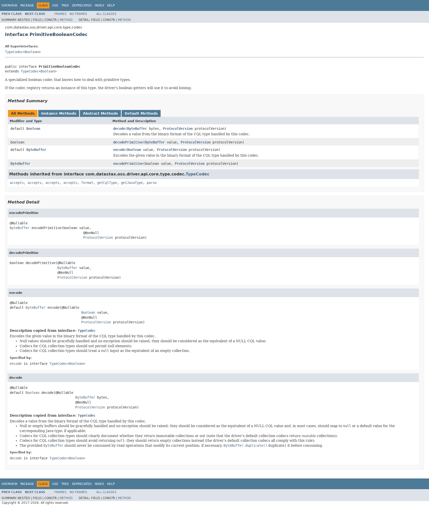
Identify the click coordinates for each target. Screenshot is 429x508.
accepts (17, 183)
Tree (65, 5)
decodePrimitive (128, 142)
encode (119, 150)
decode (119, 129)
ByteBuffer (137, 129)
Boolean (32, 52)
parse (152, 183)
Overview (9, 5)
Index (99, 5)
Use (55, 5)
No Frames (78, 14)
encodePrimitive (128, 164)
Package (27, 5)
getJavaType (132, 183)
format (87, 183)
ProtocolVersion (178, 129)
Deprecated (82, 5)
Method (66, 20)
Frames (60, 14)
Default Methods (141, 113)
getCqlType (107, 183)
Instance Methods (58, 113)
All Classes (106, 14)
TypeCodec (14, 52)
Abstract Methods (100, 113)
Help (111, 5)
